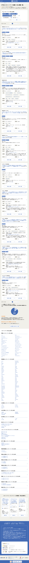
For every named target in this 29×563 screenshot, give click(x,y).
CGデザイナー (3, 343)
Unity (15, 397)
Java (9, 98)
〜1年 (2, 418)
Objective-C (3, 380)
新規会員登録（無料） (16, 561)
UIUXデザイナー (3, 341)
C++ (15, 365)
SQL (15, 392)
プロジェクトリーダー (4, 340)
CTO (17, 17)
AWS (6, 98)
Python (9, 65)
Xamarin (2, 400)
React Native (3, 385)
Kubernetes (16, 376)
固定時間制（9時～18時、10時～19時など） (14, 42)
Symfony (16, 394)
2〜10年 (16, 418)
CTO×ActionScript (3, 451)
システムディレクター (18, 346)
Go (6, 65)
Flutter (2, 372)
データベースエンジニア (4, 354)
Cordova (2, 367)
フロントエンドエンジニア (18, 347)
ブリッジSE (16, 339)
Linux (15, 377)
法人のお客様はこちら (7, 523)
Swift (2, 394)
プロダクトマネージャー (16, 96)
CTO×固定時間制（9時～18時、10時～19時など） (7, 472)
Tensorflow (16, 395)
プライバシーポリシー (22, 523)
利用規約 (17, 523)
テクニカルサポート (17, 355)
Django (2, 368)
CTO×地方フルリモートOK (4, 478)
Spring (16, 391)
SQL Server (2, 393)
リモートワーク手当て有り (4, 436)
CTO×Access (3, 450)
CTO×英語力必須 (3, 483)
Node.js (2, 379)
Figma (16, 370)
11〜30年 (2, 419)
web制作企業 (3, 414)
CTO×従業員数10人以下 (4, 456)
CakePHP (2, 366)
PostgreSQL (3, 383)
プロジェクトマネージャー (9, 96)
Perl (2, 381)
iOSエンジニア (17, 348)
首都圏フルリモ (7, 32)
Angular (2, 363)
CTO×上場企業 (3, 461)
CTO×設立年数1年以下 (4, 467)
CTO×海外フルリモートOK (4, 479)
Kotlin (2, 376)
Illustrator (16, 374)
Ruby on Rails (13, 65)
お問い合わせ (12, 523)
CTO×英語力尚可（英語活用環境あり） (6, 484)
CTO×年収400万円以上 (4, 490)
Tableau (2, 395)
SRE (2, 344)
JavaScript (16, 375)
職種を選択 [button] (4, 13)
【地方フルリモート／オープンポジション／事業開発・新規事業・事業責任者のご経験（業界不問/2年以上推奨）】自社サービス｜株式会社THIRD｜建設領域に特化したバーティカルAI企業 (14, 82)
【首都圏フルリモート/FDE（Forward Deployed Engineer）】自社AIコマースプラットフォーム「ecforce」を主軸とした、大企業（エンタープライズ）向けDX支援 (5, 501)
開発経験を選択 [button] (13, 13)
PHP (2, 382)
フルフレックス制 (10, 101)
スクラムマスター (22, 94)
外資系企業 (16, 412)
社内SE (16, 354)
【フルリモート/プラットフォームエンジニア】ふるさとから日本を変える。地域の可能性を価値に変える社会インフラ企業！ (22, 500)
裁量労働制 (2, 427)
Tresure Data (17, 396)
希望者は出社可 (3, 437)
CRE (2, 356)
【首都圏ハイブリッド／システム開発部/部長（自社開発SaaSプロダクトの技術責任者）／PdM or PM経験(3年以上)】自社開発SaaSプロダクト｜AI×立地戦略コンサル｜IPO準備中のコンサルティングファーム (14, 220)
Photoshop (16, 381)
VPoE (9, 39)
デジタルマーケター (4, 342)
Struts (16, 393)
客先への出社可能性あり (4, 434)
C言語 (16, 367)
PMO (2, 339)
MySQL (2, 378)
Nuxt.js (16, 379)
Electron (2, 369)
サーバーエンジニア (4, 345)
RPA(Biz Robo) (17, 385)
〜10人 (2, 404)
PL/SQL (16, 382)
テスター (16, 351)
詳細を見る (8, 47)
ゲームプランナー (3, 350)
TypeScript (18, 65)
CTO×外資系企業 (3, 462)
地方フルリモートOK (4, 431)
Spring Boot (3, 392)
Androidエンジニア (3, 349)
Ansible (16, 363)
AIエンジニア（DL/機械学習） (5, 352)
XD (15, 400)
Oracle (16, 380)
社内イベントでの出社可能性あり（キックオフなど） (8, 435)
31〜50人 (2, 405)
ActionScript (16, 361)
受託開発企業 (16, 413)
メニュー (27, 1)
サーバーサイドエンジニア (9, 94)
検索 (16, 19)
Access (2, 361)
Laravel (2, 377)
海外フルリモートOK (4, 432)
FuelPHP (16, 372)
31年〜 (16, 419)
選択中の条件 (14, 17)
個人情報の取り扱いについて (11, 558)
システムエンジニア (16, 94)
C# (1, 365)
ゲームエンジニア (17, 349)
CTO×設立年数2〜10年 (4, 468)
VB (1, 398)
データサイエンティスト (18, 352)
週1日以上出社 (3, 169)
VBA (15, 398)
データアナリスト (3, 353)
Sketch (2, 391)
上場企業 (7, 251)
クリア (10, 19)
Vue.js (2, 399)
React (16, 384)
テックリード (13, 39)
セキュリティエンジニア (18, 345)
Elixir (15, 369)
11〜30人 (16, 404)
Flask (15, 371)
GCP (2, 373)
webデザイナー (17, 340)
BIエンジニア (16, 353)
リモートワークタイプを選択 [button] (6, 15)
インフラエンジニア (17, 343)
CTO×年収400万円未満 (4, 489)
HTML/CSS (2, 374)
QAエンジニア (17, 350)
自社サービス (11, 85)
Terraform (2, 396)
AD (1, 362)
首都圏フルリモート (4, 433)
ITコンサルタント (17, 336)
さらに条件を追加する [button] (6, 17)
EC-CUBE (16, 368)
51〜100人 (16, 405)
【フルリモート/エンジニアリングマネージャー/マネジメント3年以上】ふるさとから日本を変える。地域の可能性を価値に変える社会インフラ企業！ (14, 501)
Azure (16, 364)
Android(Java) (17, 362)
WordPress (16, 399)
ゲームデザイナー (17, 342)
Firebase (2, 371)
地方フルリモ (3, 32)
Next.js (16, 378)
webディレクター (17, 341)
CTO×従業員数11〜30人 (4, 457)
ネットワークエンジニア (18, 344)
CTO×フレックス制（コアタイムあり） (6, 473)
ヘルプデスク (3, 355)
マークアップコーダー (4, 348)
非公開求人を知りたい (14, 326)
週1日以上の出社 (3, 438)
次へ (18, 23)
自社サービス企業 (3, 413)
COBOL (16, 366)
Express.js (2, 370)
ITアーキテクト (3, 337)
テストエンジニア (3, 351)
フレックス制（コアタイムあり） (12, 152)
